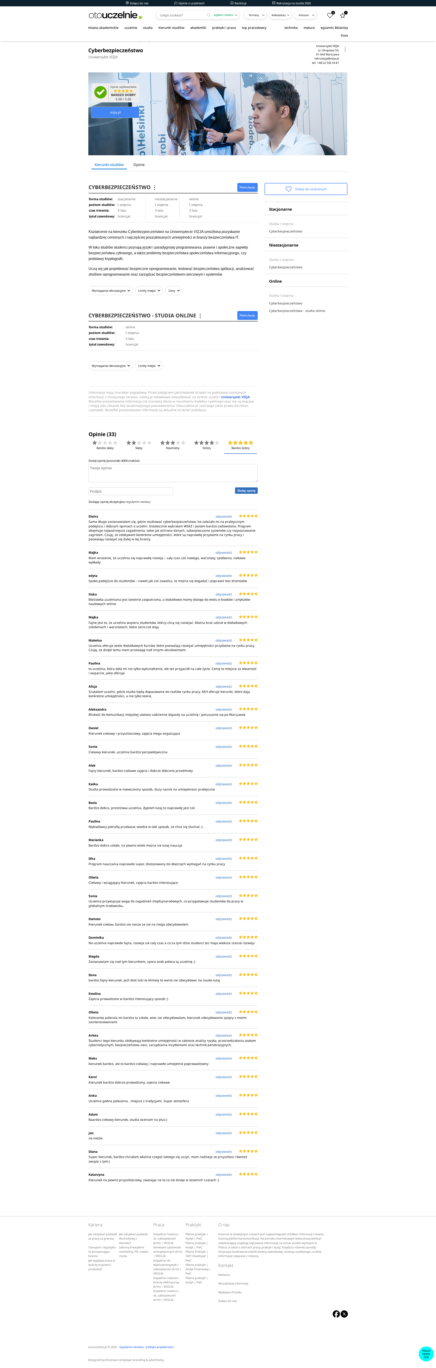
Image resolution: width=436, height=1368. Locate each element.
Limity (147, 291)
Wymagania (109, 291)
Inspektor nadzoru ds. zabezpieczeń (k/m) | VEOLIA (165, 1238)
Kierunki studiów (109, 164)
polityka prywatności (159, 1347)
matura (309, 27)
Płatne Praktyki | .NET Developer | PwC (197, 1256)
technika (291, 27)
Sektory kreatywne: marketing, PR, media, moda (134, 1251)
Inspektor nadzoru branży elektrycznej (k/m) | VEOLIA (166, 1282)
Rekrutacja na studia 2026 (293, 3)
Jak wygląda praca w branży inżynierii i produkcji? (101, 1265)
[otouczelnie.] (115, 15)
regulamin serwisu (138, 502)
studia (148, 27)
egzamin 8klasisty (334, 27)
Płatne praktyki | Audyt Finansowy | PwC (198, 1269)
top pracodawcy (254, 27)
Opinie (139, 164)
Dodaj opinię (246, 490)
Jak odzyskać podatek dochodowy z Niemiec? (133, 1238)
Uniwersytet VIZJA (103, 56)
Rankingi (240, 3)
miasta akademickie (103, 27)
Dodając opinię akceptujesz (120, 502)
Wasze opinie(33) (426, 1354)
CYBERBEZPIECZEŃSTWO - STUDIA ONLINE (146, 315)
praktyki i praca (224, 27)
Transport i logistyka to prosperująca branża (102, 1251)
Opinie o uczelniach (191, 3)
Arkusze (304, 15)
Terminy (254, 15)
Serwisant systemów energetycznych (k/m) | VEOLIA (167, 1251)
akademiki (198, 27)
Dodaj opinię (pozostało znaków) (114, 461)
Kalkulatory (279, 15)
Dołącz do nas (139, 3)
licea (344, 35)
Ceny (172, 291)
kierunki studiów (171, 27)
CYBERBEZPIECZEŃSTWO (123, 187)
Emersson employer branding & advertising (134, 1360)
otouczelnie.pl (97, 1347)
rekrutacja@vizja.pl (326, 58)
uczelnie (130, 27)
